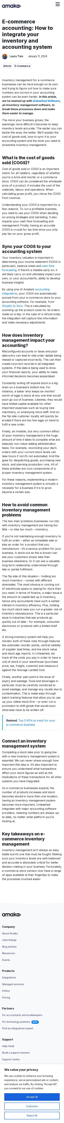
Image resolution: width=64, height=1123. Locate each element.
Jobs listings (9, 940)
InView (6, 990)
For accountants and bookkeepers (22, 1015)
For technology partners (16, 1021)
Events (6, 960)
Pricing (6, 997)
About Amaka (10, 933)
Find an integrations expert (17, 1028)
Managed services (13, 984)
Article (7, 65)
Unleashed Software (46, 101)
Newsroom (8, 953)
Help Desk (8, 1046)
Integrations (9, 977)
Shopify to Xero (12, 306)
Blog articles (9, 946)
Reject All (32, 1115)
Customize (32, 1106)
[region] (32, 1093)
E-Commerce (22, 65)
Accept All (32, 1096)
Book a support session (16, 1052)
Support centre (11, 1059)
